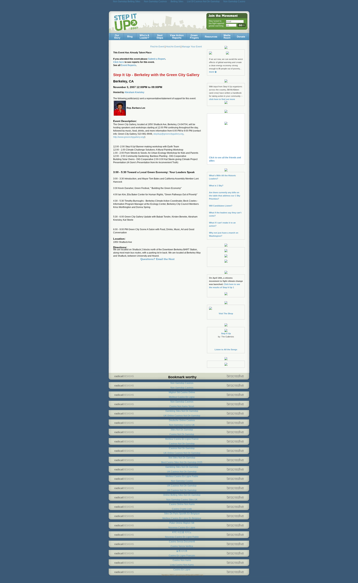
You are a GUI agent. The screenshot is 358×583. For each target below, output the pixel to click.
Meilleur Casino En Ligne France (182, 439)
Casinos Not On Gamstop (182, 443)
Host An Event (173, 46)
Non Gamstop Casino (182, 481)
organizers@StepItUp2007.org (189, 575)
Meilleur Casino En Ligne (182, 397)
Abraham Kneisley (134, 92)
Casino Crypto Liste (182, 509)
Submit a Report (156, 59)
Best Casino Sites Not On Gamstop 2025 (181, 462)
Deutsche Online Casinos (182, 420)
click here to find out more (222, 99)
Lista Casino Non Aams (182, 565)
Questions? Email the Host (157, 259)
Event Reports (128, 65)
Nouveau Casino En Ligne (181, 527)
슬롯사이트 (181, 551)
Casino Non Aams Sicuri (181, 406)
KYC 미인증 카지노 (181, 532)
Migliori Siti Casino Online (182, 392)
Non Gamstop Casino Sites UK (181, 499)
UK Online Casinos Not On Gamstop (182, 415)
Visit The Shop (226, 313)
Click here (118, 62)
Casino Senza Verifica (182, 546)
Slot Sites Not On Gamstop (181, 457)
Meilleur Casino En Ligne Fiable (182, 476)
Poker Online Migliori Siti (181, 523)
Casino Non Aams (182, 560)
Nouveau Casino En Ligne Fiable (182, 537)
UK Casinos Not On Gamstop (182, 471)
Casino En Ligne (181, 569)
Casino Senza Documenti (182, 541)
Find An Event (157, 46)
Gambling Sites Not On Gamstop (181, 411)
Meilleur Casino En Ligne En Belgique (181, 518)
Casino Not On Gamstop (181, 434)
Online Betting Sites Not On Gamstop (181, 495)
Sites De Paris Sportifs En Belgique (182, 513)
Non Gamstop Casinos (181, 383)
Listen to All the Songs (226, 349)
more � (213, 72)
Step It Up (226, 333)
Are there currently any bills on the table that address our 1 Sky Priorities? (224, 195)
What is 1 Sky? (216, 185)
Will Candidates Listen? (220, 206)
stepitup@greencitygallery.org (168, 134)
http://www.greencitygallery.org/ (129, 137)
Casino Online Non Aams (182, 504)
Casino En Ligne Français (182, 555)
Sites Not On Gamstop (182, 429)
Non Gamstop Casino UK (182, 425)
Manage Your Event (192, 46)
